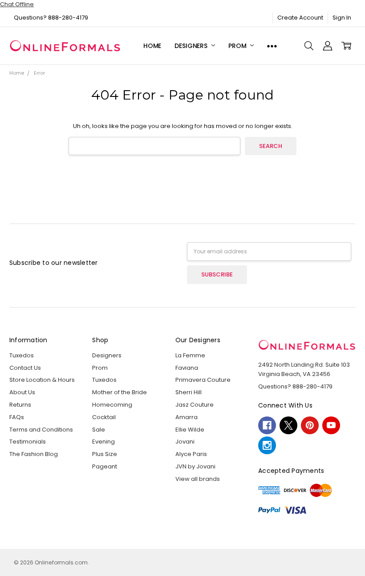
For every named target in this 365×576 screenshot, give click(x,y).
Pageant (104, 466)
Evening (103, 441)
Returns (20, 404)
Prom (238, 45)
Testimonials (27, 441)
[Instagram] (267, 445)
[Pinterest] (310, 425)
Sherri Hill (188, 392)
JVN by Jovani (195, 466)
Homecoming (112, 404)
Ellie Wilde (189, 429)
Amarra (186, 417)
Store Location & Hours (42, 380)
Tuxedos (21, 355)
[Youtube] (331, 425)
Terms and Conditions (41, 429)
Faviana (186, 368)
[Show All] (272, 46)
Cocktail (104, 417)
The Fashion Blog (33, 454)
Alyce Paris (191, 454)
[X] (288, 425)
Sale (98, 429)
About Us (22, 392)
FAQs (16, 417)
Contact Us (25, 368)
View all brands (197, 479)
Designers (191, 45)
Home (152, 45)
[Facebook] (267, 425)
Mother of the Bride (119, 392)
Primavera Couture (203, 380)
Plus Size (104, 454)
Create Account (300, 17)
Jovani (185, 441)
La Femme (190, 355)
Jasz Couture (194, 404)
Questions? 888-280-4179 (51, 17)
